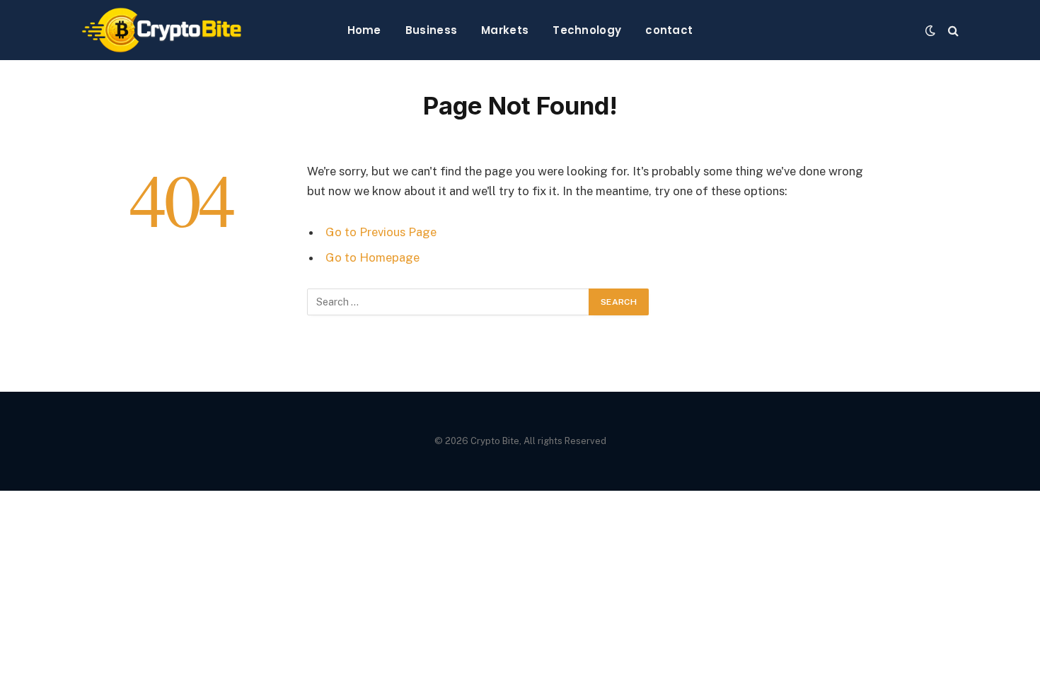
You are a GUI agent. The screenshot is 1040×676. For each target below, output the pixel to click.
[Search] (952, 30)
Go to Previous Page (381, 232)
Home (364, 30)
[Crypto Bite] (161, 30)
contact (669, 30)
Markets (504, 30)
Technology (587, 30)
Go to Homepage (372, 257)
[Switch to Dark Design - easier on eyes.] (930, 30)
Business (431, 30)
